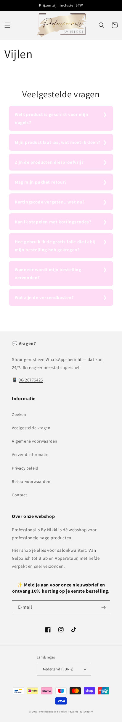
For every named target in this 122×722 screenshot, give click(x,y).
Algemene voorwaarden (34, 441)
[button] (7, 25)
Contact (19, 494)
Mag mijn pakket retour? (41, 182)
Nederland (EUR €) (58, 669)
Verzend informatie (30, 454)
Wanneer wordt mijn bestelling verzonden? (48, 273)
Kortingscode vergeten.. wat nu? (50, 202)
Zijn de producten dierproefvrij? (49, 162)
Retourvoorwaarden (31, 481)
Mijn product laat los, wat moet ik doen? (57, 142)
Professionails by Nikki (53, 711)
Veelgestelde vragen (31, 427)
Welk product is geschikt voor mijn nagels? (51, 118)
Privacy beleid (25, 468)
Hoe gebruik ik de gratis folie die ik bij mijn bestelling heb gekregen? (55, 245)
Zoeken (19, 414)
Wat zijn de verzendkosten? (44, 297)
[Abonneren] (103, 607)
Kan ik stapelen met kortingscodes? (53, 222)
